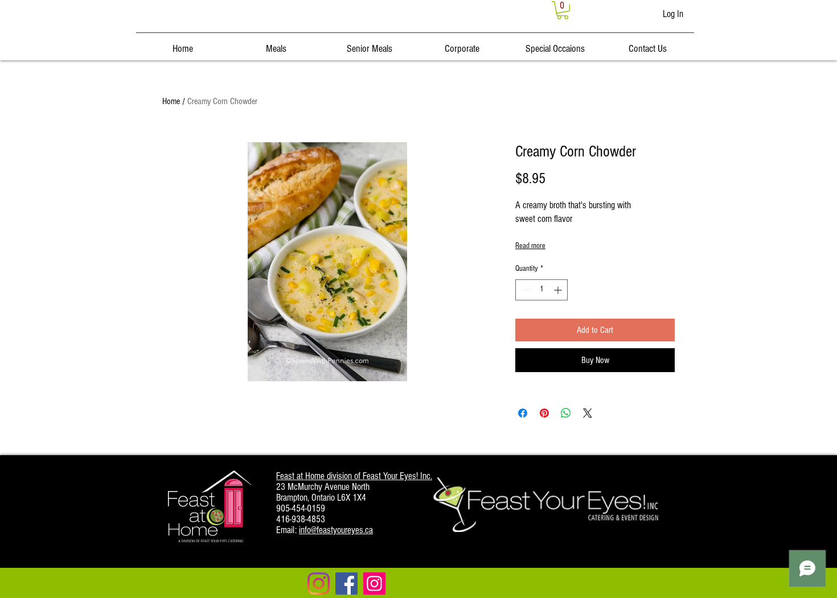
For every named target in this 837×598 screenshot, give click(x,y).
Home (171, 101)
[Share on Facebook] (523, 413)
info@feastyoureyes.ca (336, 530)
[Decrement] (524, 290)
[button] (562, 10)
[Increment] (559, 290)
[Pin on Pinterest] (544, 413)
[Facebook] (346, 583)
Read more (530, 245)
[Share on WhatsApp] (566, 413)
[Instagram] (318, 583)
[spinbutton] (541, 290)
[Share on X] (587, 413)
